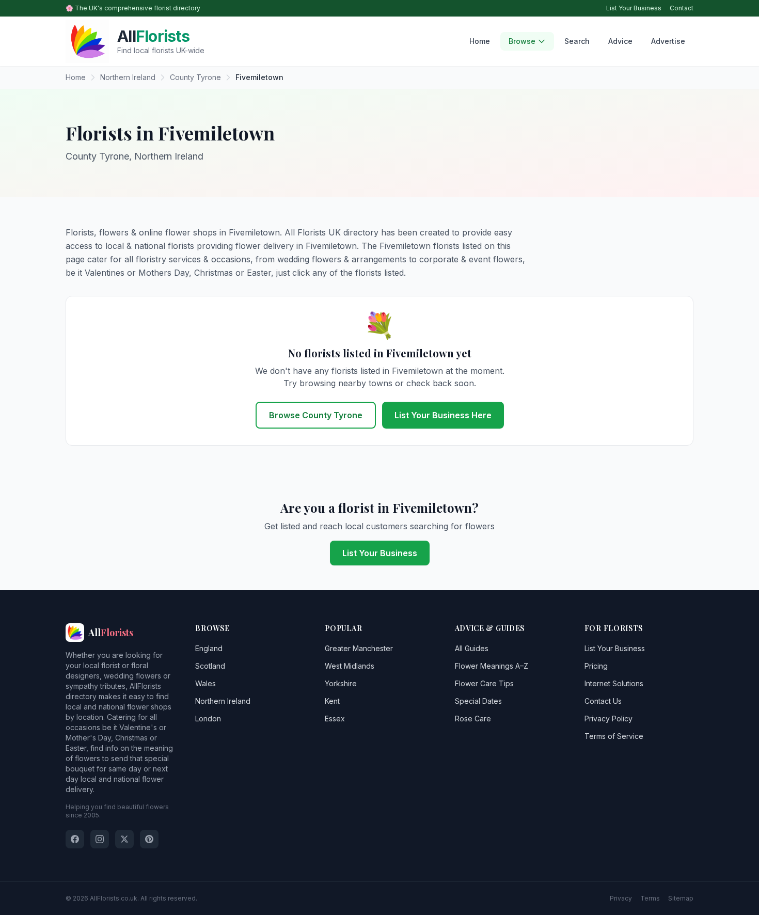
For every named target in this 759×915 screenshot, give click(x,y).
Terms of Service (613, 736)
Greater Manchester (359, 648)
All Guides (471, 648)
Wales (205, 683)
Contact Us (603, 701)
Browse (522, 41)
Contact (681, 8)
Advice (620, 41)
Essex (335, 718)
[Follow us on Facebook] (75, 839)
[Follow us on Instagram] (99, 839)
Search (577, 41)
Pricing (596, 665)
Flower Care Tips (484, 683)
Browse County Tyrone (315, 415)
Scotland (210, 665)
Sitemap (680, 898)
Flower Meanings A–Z (491, 665)
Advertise (668, 41)
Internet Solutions (613, 683)
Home (479, 41)
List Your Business (633, 8)
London (208, 718)
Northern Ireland (222, 701)
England (209, 648)
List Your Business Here (443, 415)
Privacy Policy (608, 718)
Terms (650, 898)
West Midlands (349, 665)
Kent (332, 701)
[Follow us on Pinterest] (149, 839)
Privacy (621, 898)
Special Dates (478, 701)
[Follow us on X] (124, 839)
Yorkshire (341, 683)
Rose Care (473, 718)
